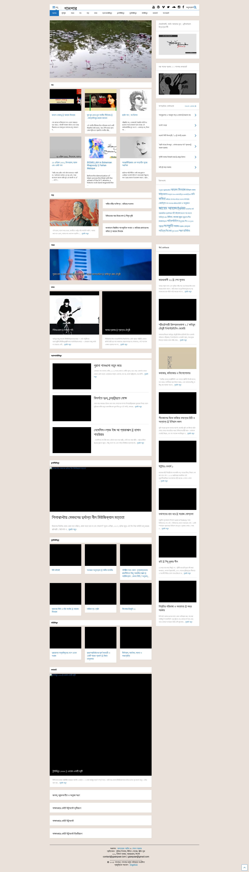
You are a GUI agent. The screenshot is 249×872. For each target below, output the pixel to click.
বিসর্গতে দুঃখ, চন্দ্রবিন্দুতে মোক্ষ (110, 398)
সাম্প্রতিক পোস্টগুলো (166, 106)
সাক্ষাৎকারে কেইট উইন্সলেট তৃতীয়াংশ (67, 808)
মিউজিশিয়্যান (163, 221)
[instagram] (179, 7)
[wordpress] (158, 7)
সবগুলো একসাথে (190, 106)
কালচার (186, 199)
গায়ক (72, 13)
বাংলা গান (184, 213)
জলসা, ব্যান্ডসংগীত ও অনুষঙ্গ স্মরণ (66, 795)
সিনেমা (169, 230)
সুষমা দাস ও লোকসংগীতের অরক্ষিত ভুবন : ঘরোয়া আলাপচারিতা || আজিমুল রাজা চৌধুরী (86, 274)
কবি (193, 194)
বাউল (165, 217)
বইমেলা (178, 213)
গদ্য (88, 13)
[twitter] (168, 7)
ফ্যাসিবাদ (169, 213)
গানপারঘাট (166, 13)
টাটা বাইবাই (56, 570)
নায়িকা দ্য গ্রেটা (93, 609)
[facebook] (183, 7)
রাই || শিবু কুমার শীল (168, 561)
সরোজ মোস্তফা (184, 226)
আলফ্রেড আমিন (123, 848)
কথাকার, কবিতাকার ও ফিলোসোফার (174, 373)
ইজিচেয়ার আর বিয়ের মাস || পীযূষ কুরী (119, 215)
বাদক (95, 13)
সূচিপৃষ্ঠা (64, 13)
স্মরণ (181, 230)
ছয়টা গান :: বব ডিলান (129, 115)
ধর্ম (193, 209)
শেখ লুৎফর (190, 221)
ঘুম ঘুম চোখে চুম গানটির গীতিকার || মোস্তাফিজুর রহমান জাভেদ (100, 116)
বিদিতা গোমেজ (172, 216)
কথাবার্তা (155, 13)
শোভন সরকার (137, 848)
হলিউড (187, 230)
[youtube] (153, 7)
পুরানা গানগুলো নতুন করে (107, 366)
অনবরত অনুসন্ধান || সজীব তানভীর (100, 570)
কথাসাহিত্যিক (187, 194)
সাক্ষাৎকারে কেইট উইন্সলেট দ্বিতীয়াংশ (67, 833)
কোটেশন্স (162, 203)
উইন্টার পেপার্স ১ (166, 466)
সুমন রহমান (175, 231)
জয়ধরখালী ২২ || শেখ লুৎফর (172, 279)
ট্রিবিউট (181, 208)
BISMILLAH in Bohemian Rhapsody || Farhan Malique (99, 165)
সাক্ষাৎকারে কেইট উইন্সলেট (63, 820)
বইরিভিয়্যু (145, 13)
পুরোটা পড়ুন (85, 233)
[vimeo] (163, 7)
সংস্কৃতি (168, 226)
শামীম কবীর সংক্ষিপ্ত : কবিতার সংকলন (119, 203)
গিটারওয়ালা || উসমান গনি (63, 329)
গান (80, 13)
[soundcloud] (174, 7)
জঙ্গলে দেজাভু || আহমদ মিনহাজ (63, 115)
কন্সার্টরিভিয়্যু (120, 13)
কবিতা (162, 199)
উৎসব (174, 194)
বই (173, 213)
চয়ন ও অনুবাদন (183, 203)
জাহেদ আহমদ (168, 208)
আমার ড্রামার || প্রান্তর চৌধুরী (117, 329)
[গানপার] (71, 9)
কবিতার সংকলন (179, 199)
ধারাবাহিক (162, 213)
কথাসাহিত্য (179, 194)
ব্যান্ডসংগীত (187, 217)
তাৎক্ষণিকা (188, 209)
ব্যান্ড (180, 217)
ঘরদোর (54, 13)
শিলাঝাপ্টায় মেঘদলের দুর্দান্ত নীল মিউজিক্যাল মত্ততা (88, 517)
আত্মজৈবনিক (166, 190)
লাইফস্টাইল (172, 221)
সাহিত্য (162, 230)
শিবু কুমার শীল (182, 221)
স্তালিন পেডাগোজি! (62, 221)
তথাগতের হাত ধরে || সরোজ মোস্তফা (176, 514)
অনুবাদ (161, 190)
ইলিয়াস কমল (190, 189)
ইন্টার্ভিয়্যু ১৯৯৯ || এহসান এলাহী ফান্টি (68, 771)
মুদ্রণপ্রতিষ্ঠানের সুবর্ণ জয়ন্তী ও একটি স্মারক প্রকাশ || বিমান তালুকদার (98, 655)
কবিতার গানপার (170, 199)
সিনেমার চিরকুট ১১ (128, 609)
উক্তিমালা (163, 194)
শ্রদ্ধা (161, 226)
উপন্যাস (169, 194)
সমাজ (176, 226)
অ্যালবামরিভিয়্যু (107, 13)
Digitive (134, 864)
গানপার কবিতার (173, 203)
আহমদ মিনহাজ (178, 189)
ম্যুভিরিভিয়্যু (133, 13)
